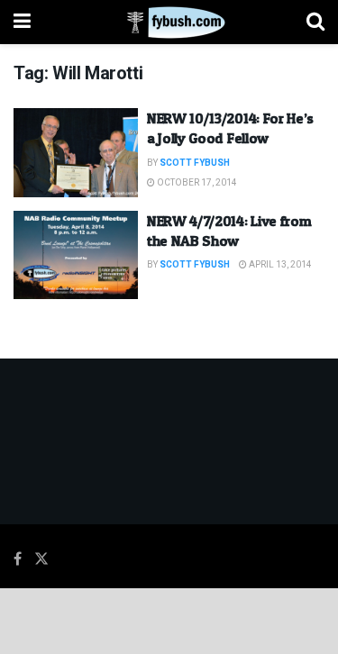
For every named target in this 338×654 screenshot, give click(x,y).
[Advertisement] (169, 619)
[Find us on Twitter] (41, 559)
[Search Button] (315, 22)
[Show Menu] (22, 22)
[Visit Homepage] (169, 23)
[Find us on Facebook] (18, 559)
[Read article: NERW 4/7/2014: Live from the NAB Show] (76, 255)
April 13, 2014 (279, 265)
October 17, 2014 (196, 183)
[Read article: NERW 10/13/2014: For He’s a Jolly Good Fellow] (76, 152)
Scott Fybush (195, 163)
